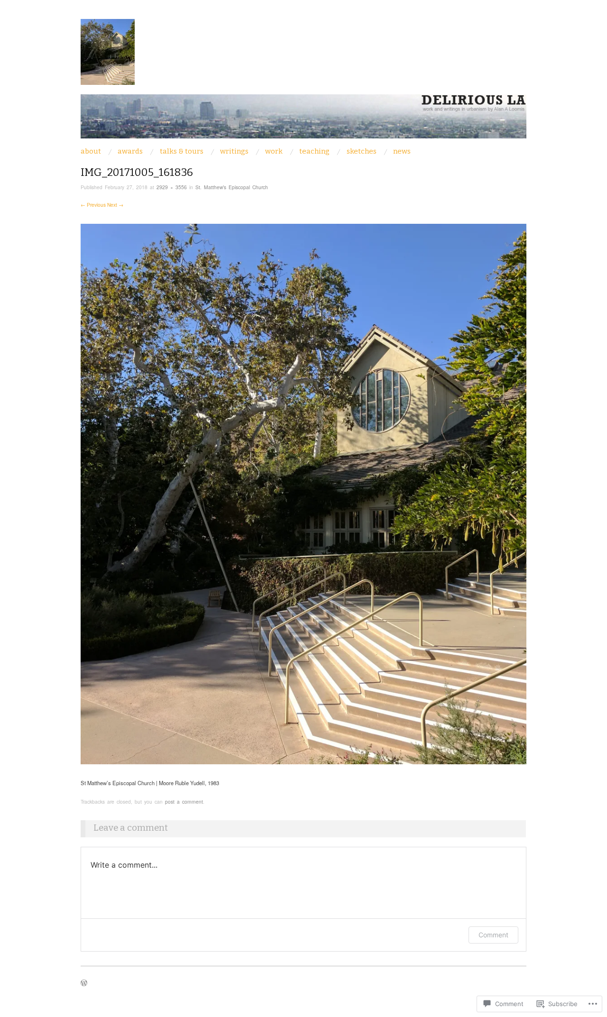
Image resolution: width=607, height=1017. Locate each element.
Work (274, 151)
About (91, 151)
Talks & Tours (181, 151)
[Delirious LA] (303, 120)
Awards (130, 151)
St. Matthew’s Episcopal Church (231, 187)
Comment (493, 935)
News (402, 151)
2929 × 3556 (171, 187)
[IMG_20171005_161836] (303, 493)
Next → (115, 204)
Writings (234, 151)
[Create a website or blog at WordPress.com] (84, 983)
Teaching (314, 151)
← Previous (93, 204)
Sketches (362, 151)
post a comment (184, 801)
